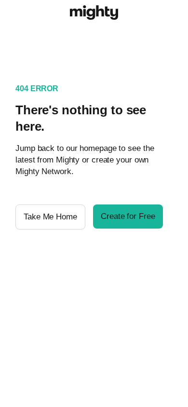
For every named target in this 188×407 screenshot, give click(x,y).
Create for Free (128, 216)
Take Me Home (50, 216)
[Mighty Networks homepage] (94, 14)
